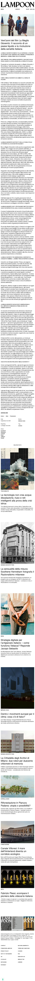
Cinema (20, 425)
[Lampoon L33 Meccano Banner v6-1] (17, 923)
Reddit (2, 438)
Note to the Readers (6, 953)
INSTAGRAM (3, 962)
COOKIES (20, 951)
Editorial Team (21, 420)
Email (2, 435)
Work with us (21, 956)
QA (1, 956)
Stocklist (3, 959)
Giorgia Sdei (4, 412)
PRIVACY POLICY (5, 951)
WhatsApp (3, 432)
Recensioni (13, 416)
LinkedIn (3, 433)
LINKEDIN (20, 962)
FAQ (19, 953)
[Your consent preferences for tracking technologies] (2, 979)
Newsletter (21, 959)
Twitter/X (3, 436)
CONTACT (3, 945)
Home (2, 416)
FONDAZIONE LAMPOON (6, 948)
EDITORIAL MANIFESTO (23, 945)
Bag (32, 9)
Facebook (3, 430)
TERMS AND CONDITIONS (24, 948)
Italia (7, 416)
